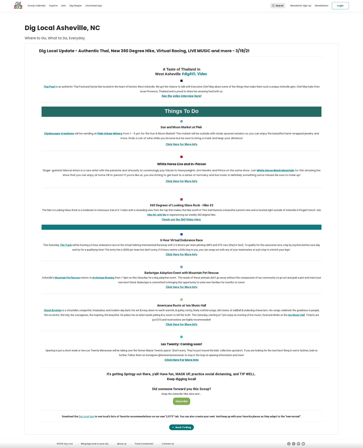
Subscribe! (181, 401)
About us (121, 443)
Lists (63, 5)
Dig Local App (86, 416)
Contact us (168, 443)
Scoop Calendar (37, 5)
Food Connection (144, 443)
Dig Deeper (75, 5)
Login (340, 5)
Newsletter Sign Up (300, 5)
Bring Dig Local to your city (94, 443)
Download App (94, 5)
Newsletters (321, 5)
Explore (53, 5)
